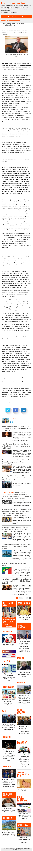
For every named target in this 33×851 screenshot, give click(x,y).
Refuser (3, 20)
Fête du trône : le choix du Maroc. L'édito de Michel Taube (24, 617)
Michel (13, 418)
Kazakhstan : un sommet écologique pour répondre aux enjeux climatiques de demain (16, 547)
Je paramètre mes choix (13, 20)
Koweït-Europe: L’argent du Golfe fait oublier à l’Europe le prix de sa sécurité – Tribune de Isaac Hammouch (16, 529)
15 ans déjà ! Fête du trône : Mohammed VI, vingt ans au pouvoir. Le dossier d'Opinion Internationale (8, 728)
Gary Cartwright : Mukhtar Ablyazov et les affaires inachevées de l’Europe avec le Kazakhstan (16, 429)
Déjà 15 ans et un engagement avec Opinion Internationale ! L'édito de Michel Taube (8, 677)
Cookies (19, 849)
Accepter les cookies (16, 17)
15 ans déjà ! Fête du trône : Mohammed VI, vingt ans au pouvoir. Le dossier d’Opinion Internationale (16, 478)
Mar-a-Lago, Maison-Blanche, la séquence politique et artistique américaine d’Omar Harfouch (16, 581)
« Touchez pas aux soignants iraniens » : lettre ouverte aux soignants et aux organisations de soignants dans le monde (24, 761)
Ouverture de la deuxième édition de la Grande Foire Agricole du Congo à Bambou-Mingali (16, 462)
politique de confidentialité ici (9, 12)
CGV (25, 848)
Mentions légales (19, 848)
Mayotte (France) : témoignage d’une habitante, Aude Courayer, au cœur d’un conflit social (16, 446)
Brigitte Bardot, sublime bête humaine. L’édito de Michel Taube (8, 810)
